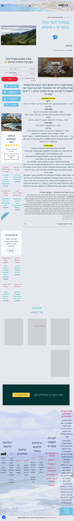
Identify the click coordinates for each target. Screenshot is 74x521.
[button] (29, 5)
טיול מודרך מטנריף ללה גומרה (40, 467)
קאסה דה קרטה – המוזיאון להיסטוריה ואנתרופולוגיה (5, 179)
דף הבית (70, 17)
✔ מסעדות (52, 464)
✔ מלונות (51, 460)
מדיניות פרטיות (52, 518)
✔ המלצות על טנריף (51, 454)
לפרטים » (17, 181)
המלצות (61, 50)
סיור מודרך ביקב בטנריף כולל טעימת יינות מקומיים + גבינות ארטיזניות (10, 470)
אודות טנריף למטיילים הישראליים (66, 414)
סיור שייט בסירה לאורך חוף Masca (17, 177)
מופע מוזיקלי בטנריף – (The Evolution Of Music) (17, 203)
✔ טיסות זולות (51, 475)
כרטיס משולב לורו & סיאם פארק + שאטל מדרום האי (33, 472)
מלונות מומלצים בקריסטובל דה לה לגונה (25, 470)
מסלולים (65, 17)
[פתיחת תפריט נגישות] (4, 517)
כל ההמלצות (68, 217)
